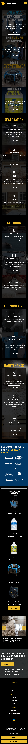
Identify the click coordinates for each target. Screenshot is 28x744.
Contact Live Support (12, 671)
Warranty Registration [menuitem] (14, 713)
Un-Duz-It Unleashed (14, 560)
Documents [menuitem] (14, 710)
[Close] (26, 724)
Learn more (14, 328)
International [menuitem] (14, 688)
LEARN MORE (14, 32)
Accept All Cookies (14, 741)
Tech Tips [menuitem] (14, 700)
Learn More (14, 140)
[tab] (9, 458)
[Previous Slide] (4, 628)
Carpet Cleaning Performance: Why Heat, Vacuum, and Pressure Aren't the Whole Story (14, 641)
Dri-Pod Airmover (14, 582)
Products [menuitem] (14, 682)
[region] (14, 733)
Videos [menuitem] (14, 697)
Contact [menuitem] (14, 716)
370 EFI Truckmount (14, 604)
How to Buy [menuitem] (14, 685)
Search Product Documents (14, 669)
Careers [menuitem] (14, 703)
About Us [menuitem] (14, 690)
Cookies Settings (14, 733)
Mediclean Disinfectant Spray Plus (14, 537)
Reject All (14, 737)
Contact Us (7, 664)
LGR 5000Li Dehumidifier (14, 514)
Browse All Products (12, 674)
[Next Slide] (24, 628)
